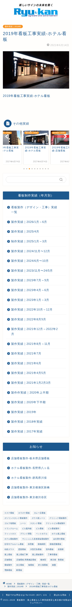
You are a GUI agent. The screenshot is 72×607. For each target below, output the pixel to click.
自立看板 (20, 565)
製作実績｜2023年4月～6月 (30, 290)
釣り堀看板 (43, 565)
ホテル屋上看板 (58, 534)
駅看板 (19, 570)
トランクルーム (11, 528)
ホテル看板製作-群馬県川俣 (29, 477)
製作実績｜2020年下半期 (28, 402)
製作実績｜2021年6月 (26, 363)
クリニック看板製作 (58, 518)
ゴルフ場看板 (10, 523)
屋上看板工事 (22, 554)
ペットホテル (41, 534)
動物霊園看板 (55, 544)
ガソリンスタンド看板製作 (15, 518)
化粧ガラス (9, 549)
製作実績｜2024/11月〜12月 (30, 251)
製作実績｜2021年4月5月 (28, 372)
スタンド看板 (36, 523)
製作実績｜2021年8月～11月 (30, 343)
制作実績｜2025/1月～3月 (29, 241)
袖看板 (31, 565)
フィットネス (10, 534)
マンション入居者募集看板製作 (35, 539)
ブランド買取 (26, 534)
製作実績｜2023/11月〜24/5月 (32, 270)
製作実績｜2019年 (13, 26)
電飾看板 (8, 570)
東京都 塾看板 (57, 560)
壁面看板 (22, 549)
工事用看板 (52, 554)
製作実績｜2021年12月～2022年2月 (34, 331)
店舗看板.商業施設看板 (26, 560)
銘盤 (54, 565)
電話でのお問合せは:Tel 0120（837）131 (26, 595)
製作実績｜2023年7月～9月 (30, 280)
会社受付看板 (59, 539)
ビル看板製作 (53, 528)
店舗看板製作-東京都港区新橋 (30, 487)
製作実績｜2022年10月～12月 (32, 309)
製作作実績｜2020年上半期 (30, 392)
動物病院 (42, 544)
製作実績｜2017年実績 (27, 431)
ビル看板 (40, 528)
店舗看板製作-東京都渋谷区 (29, 497)
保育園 (31, 544)
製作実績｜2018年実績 (27, 421)
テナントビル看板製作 (55, 523)
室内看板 (50, 549)
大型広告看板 (36, 549)
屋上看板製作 (38, 554)
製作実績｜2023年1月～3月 (30, 299)
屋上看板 (8, 554)
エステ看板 (9, 513)
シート (23, 523)
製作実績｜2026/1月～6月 (29, 221)
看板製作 (8, 565)
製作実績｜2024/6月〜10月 (30, 260)
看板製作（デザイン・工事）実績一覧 (34, 210)
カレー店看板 (40, 513)
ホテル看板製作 (11, 539)
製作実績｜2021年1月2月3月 (31, 382)
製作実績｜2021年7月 (26, 353)
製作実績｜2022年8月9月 (28, 319)
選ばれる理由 (60, 595)
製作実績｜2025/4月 (25, 231)
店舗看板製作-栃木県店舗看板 (30, 458)
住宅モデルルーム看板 (14, 544)
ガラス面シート (38, 518)
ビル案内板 (27, 528)
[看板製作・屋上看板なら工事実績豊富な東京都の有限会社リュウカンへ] (36, 16)
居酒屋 (61, 549)
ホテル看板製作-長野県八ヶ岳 (30, 468)
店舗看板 (8, 560)
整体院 (43, 560)
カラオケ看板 (24, 513)
